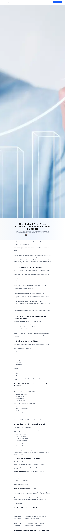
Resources (37, 1)
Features (42, 1)
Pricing (46, 1)
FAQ (50, 1)
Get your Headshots (57, 1)
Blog (33, 1)
